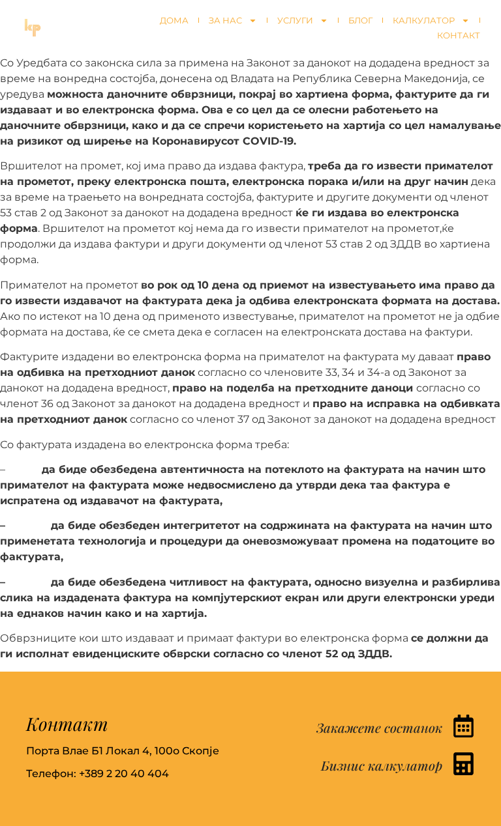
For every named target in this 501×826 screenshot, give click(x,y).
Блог (360, 20)
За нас (225, 20)
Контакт (458, 35)
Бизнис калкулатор (381, 765)
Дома (174, 20)
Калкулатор (424, 20)
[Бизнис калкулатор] (463, 763)
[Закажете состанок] (463, 726)
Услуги (295, 20)
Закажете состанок (379, 727)
